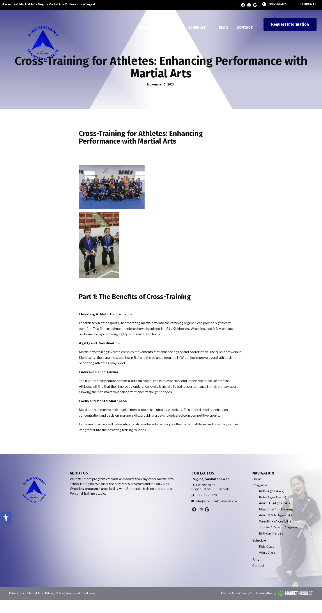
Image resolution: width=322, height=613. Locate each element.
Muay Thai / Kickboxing (276, 509)
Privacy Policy (54, 593)
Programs (165, 27)
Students (308, 4)
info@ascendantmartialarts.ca (216, 501)
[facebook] (243, 5)
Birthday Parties (271, 533)
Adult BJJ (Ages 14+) (274, 503)
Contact (245, 27)
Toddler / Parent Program (278, 527)
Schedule (197, 27)
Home (142, 27)
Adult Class (267, 552)
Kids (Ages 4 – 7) (271, 491)
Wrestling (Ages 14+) (275, 521)
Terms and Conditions (80, 593)
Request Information (290, 24)
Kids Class (266, 547)
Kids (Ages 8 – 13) (272, 497)
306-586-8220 (279, 4)
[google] (255, 5)
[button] (5, 517)
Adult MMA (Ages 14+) (276, 515)
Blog (223, 27)
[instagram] (249, 5)
